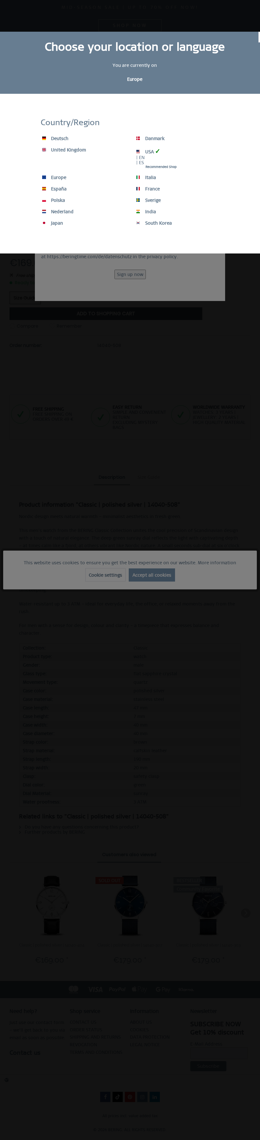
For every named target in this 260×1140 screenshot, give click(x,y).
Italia (150, 177)
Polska (57, 200)
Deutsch (59, 138)
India (150, 211)
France (152, 188)
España (58, 188)
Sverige (152, 200)
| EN (140, 157)
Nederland (62, 211)
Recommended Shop (161, 167)
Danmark (154, 138)
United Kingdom (68, 149)
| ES (140, 162)
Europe (58, 177)
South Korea (158, 223)
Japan (56, 223)
